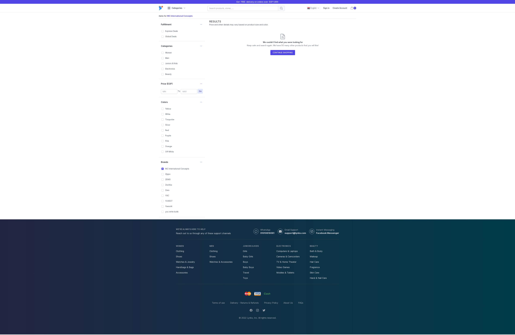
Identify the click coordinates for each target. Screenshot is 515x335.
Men (167, 58)
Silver (167, 125)
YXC (167, 195)
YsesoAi (168, 206)
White (167, 114)
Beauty (168, 74)
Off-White (169, 152)
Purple (168, 135)
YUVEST (169, 201)
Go (200, 91)
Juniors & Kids (171, 63)
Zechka (168, 185)
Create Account (340, 8)
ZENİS (168, 179)
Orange (168, 146)
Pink (167, 141)
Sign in (326, 8)
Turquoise (169, 119)
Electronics (170, 69)
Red (167, 130)
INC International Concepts (177, 169)
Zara (167, 190)
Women (168, 53)
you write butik (172, 211)
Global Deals (170, 36)
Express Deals (171, 31)
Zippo (167, 174)
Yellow (168, 109)
